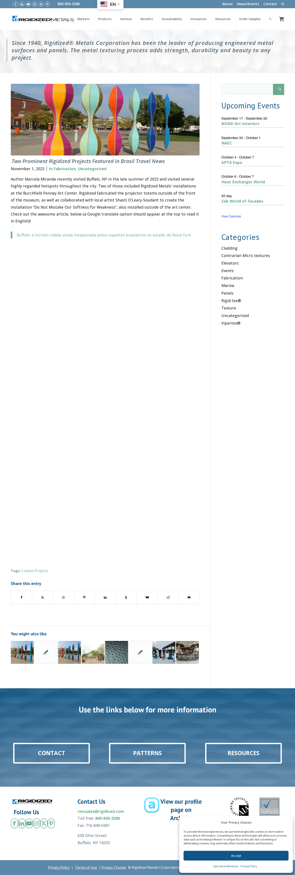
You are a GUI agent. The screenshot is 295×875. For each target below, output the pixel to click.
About (227, 4)
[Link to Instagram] (34, 4)
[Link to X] (41, 4)
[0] (281, 19)
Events (227, 270)
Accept (236, 856)
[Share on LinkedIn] (105, 597)
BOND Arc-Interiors (240, 123)
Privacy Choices (114, 867)
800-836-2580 (69, 4)
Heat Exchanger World (243, 181)
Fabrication (65, 168)
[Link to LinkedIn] (22, 4)
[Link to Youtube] (28, 4)
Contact (270, 4)
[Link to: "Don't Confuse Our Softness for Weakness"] (69, 652)
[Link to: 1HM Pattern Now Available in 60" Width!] (45, 652)
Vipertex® (230, 323)
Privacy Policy (249, 866)
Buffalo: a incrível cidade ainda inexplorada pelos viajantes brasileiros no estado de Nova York (104, 235)
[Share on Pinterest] (84, 597)
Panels (227, 293)
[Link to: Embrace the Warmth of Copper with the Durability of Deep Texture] (140, 652)
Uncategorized (92, 168)
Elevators (230, 263)
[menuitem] (227, 4)
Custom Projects (34, 570)
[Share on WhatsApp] (63, 597)
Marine (227, 285)
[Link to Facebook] (15, 4)
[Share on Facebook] (21, 597)
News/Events (248, 4)
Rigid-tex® (231, 300)
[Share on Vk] (147, 597)
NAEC (226, 143)
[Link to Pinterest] (47, 4)
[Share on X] (42, 597)
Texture (228, 308)
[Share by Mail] (189, 597)
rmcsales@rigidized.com (101, 811)
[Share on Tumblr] (126, 597)
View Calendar (231, 216)
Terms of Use (86, 867)
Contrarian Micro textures (245, 255)
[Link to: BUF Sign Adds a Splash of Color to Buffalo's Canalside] (163, 652)
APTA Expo (231, 162)
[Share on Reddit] (168, 597)
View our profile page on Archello (181, 809)
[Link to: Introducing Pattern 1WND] (116, 652)
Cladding (229, 248)
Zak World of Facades (242, 201)
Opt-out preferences (225, 866)
